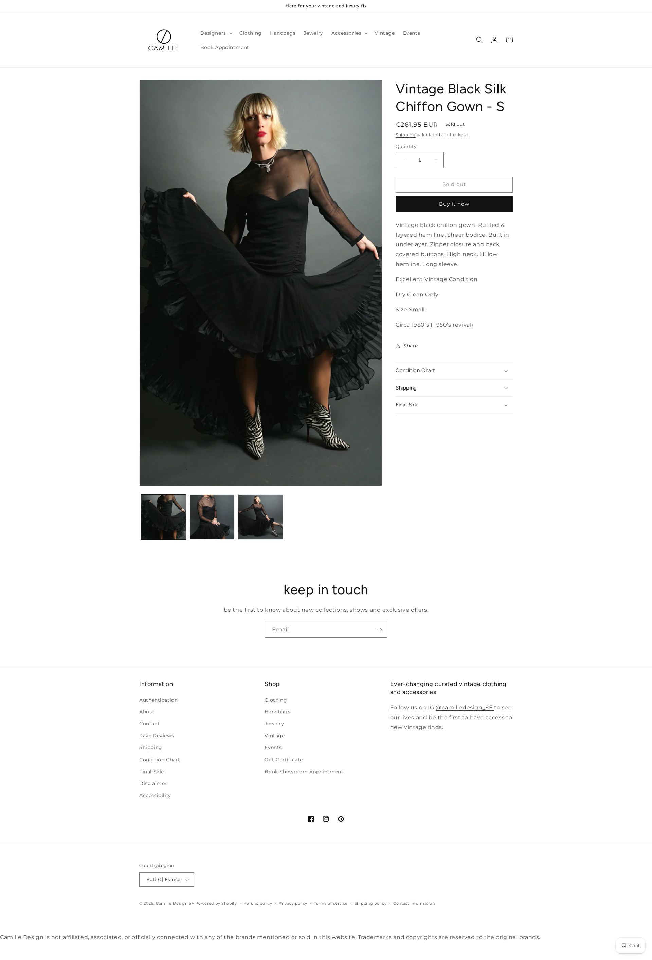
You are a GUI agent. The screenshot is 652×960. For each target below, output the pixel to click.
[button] (215, 33)
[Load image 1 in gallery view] (163, 517)
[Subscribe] (379, 630)
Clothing (276, 700)
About (147, 712)
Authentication (158, 700)
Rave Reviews (156, 735)
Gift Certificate (284, 760)
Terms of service (331, 903)
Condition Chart (159, 760)
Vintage (275, 735)
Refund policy (258, 903)
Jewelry (274, 724)
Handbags (277, 712)
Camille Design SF (175, 903)
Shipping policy (371, 903)
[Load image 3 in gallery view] (260, 517)
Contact (149, 724)
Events (273, 747)
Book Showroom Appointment (304, 771)
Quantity (406, 146)
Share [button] (410, 346)
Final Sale (151, 771)
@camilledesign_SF (465, 707)
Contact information (414, 903)
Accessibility (155, 795)
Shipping (406, 134)
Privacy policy (293, 903)
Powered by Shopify (216, 903)
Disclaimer (153, 783)
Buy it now (454, 204)
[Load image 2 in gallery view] (212, 517)
